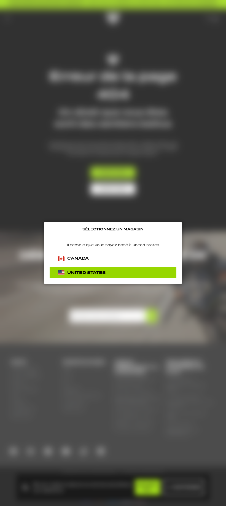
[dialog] (113, 253)
